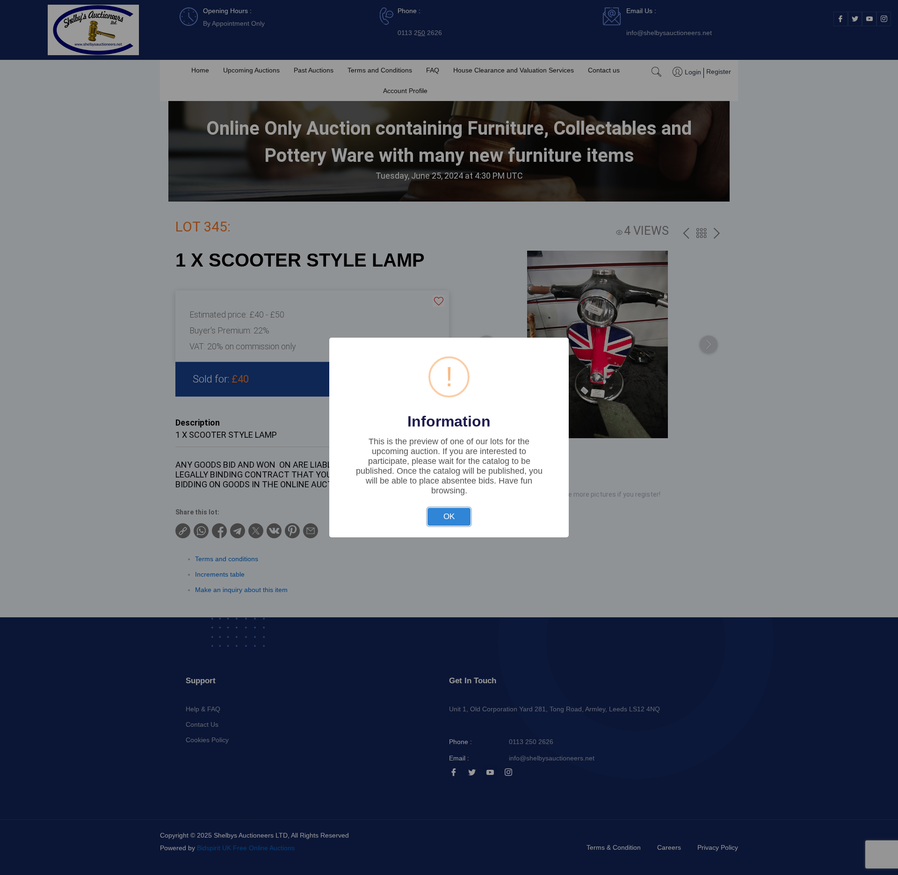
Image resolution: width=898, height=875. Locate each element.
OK (449, 516)
